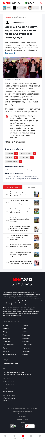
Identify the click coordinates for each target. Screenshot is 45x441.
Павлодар (25, 341)
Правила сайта (22, 414)
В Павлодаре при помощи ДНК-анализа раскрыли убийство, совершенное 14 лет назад (20, 228)
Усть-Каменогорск (9, 354)
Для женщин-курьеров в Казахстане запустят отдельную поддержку (20, 193)
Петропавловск (8, 345)
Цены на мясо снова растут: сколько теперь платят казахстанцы (19, 237)
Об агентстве (22, 416)
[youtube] (27, 284)
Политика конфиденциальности (22, 411)
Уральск (6, 351)
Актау (5, 332)
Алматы (25, 325)
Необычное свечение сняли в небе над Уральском (22, 170)
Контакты (22, 422)
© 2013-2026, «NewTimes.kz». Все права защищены (22, 408)
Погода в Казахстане (10, 363)
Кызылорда (7, 341)
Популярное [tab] (32, 187)
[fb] (18, 284)
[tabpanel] (22, 229)
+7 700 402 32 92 (8, 384)
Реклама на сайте (22, 419)
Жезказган (26, 351)
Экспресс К (10, 53)
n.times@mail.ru (8, 391)
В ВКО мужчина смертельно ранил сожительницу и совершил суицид (21, 262)
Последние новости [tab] (12, 187)
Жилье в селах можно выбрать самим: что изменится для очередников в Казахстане (20, 254)
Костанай (25, 338)
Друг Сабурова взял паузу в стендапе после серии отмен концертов (19, 219)
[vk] (13, 284)
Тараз (5, 348)
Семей (24, 328)
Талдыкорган (27, 345)
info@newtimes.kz (9, 398)
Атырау (5, 335)
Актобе (25, 332)
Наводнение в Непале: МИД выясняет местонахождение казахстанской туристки (19, 202)
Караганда (26, 335)
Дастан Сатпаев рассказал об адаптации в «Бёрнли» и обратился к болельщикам (21, 211)
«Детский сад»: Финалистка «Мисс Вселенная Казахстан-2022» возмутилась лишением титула (22, 177)
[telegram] (31, 284)
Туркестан (26, 348)
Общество (8, 17)
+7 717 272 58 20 (8, 381)
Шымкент (6, 328)
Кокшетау (6, 338)
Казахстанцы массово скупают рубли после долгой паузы (20, 245)
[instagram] (22, 284)
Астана (5, 325)
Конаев (25, 354)
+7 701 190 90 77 (8, 401)
